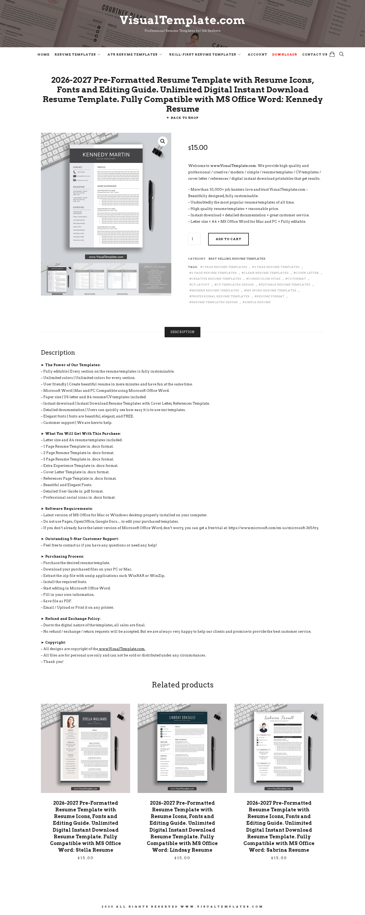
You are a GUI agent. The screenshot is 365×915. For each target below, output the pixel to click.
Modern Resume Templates (215, 290)
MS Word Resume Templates (271, 290)
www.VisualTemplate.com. (121, 649)
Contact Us (315, 54)
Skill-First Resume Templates (202, 54)
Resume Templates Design (215, 302)
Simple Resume (258, 302)
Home (43, 54)
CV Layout (201, 284)
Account (257, 54)
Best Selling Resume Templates (237, 258)
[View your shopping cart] (332, 54)
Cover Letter (307, 272)
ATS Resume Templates (132, 54)
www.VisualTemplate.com (233, 166)
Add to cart (228, 239)
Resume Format (271, 296)
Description (182, 332)
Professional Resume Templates (221, 296)
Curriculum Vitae (264, 278)
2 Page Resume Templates (277, 266)
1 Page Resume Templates (225, 266)
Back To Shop (184, 118)
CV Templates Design (235, 284)
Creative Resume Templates (217, 278)
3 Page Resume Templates (214, 272)
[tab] (182, 332)
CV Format (297, 278)
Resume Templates (75, 54)
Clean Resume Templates (266, 272)
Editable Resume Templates (285, 284)
